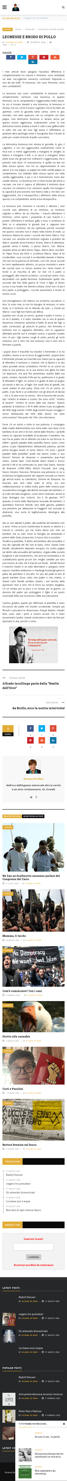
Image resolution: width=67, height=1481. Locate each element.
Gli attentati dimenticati (37, 17)
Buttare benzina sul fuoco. (19, 1144)
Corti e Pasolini (12, 1088)
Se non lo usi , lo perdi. (47, 1436)
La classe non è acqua (31, 1348)
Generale (7, 29)
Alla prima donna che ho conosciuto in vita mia (49, 1455)
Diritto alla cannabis (16, 1036)
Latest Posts (11, 1287)
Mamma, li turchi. (14, 935)
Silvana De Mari (14, 42)
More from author (33, 816)
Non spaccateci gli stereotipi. (45, 1472)
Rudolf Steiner (27, 1297)
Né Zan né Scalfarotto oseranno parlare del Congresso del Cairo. (31, 877)
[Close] (64, 1424)
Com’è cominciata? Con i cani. (22, 991)
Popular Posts (12, 1367)
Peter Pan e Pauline (30, 1411)
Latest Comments (14, 1448)
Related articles (12, 816)
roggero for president (31, 1314)
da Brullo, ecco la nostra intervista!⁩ (38, 708)
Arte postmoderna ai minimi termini (41, 1394)
